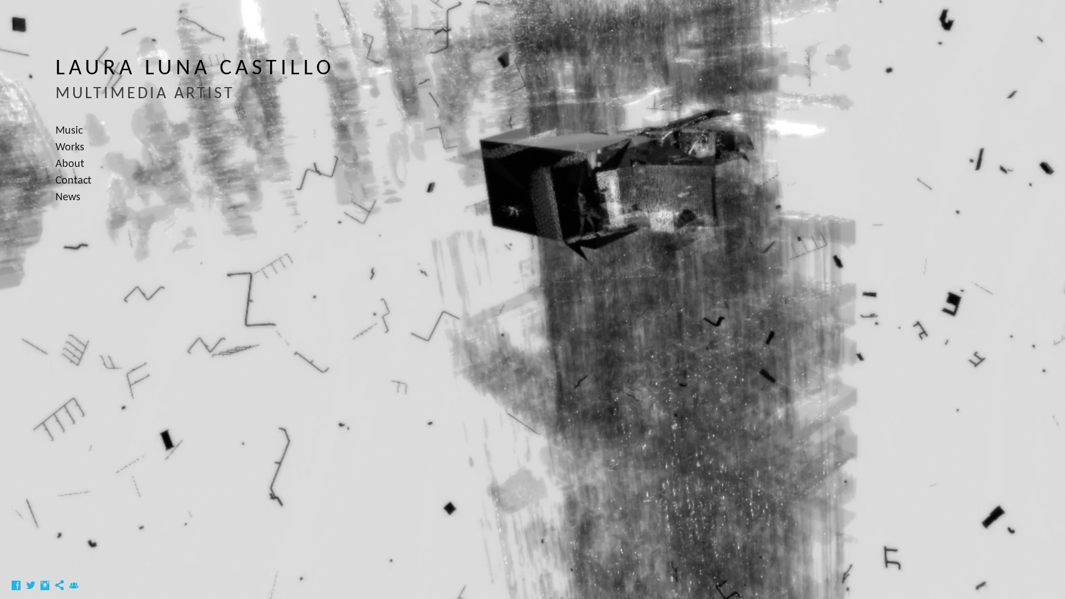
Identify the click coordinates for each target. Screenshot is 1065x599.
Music (69, 130)
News (67, 197)
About (69, 164)
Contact (73, 180)
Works (69, 147)
